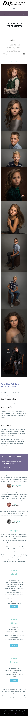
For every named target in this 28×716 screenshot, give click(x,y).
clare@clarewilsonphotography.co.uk (14, 713)
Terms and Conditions (15, 542)
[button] (11, 61)
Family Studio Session (8, 445)
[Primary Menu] (14, 9)
